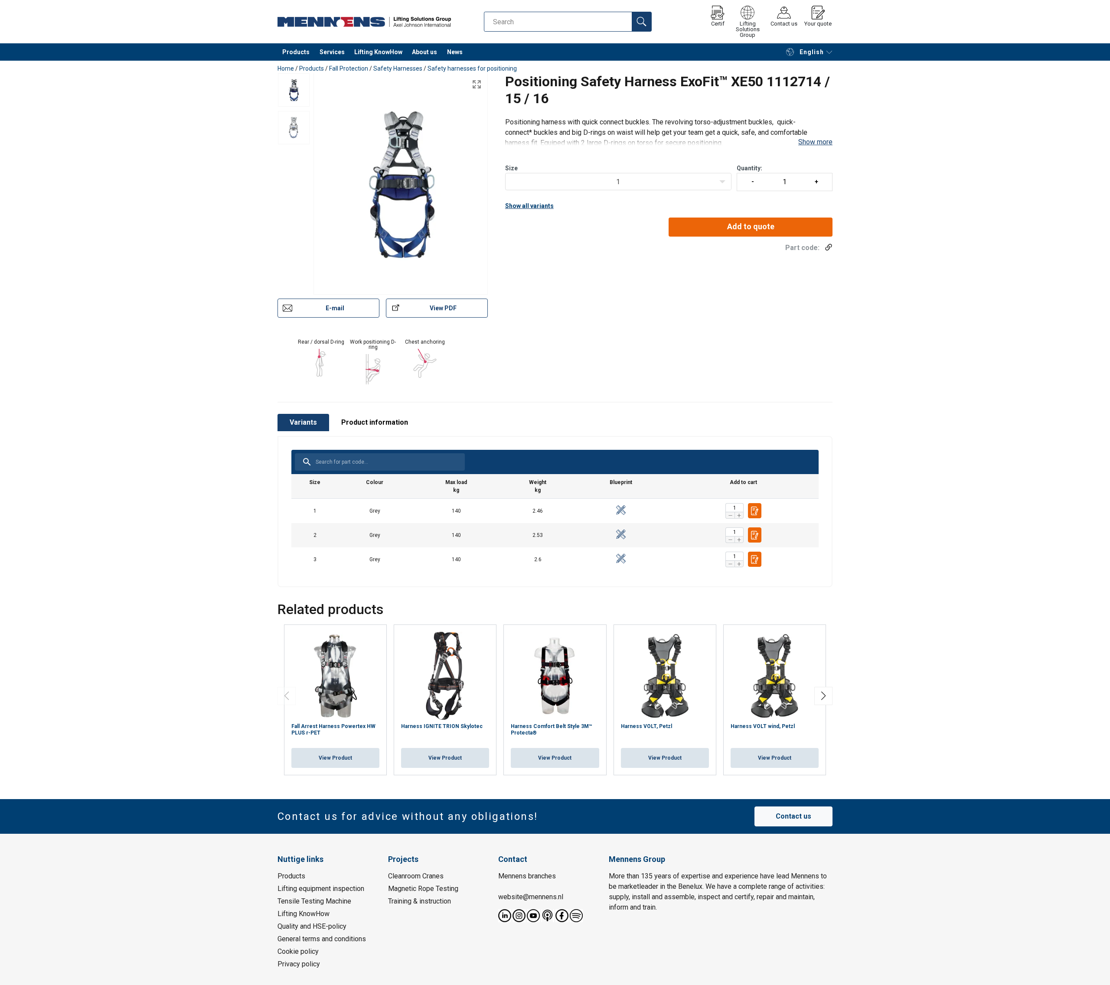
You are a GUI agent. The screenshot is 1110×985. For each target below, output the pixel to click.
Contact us (793, 816)
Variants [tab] (303, 422)
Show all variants (529, 205)
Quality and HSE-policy (312, 926)
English (812, 52)
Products (296, 52)
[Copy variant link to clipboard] (825, 247)
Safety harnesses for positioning (472, 68)
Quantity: (749, 168)
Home (286, 68)
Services (332, 52)
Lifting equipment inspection (321, 888)
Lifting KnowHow (378, 52)
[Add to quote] (754, 510)
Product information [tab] (374, 422)
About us (424, 52)
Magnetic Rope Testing (423, 888)
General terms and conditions (322, 938)
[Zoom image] (477, 84)
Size (511, 168)
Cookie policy (298, 951)
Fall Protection (348, 68)
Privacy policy (299, 963)
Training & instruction (419, 901)
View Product (335, 758)
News (455, 52)
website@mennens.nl (530, 896)
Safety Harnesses (397, 68)
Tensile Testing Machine (314, 901)
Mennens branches (527, 875)
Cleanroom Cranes (416, 875)
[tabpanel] (555, 511)
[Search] (642, 22)
